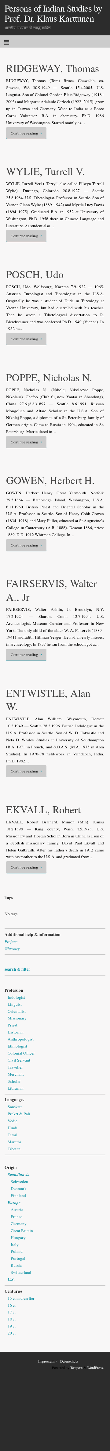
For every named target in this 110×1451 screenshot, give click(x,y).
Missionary (17, 1018)
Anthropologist (21, 1039)
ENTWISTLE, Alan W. (48, 699)
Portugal (18, 1258)
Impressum (46, 1361)
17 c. (12, 1312)
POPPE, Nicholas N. (49, 377)
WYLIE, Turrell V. (45, 171)
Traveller (15, 1067)
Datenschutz (69, 1361)
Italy (15, 1244)
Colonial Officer (21, 1053)
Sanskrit (15, 1106)
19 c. (12, 1326)
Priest (12, 1025)
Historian (16, 1032)
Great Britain (22, 1230)
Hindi (12, 1127)
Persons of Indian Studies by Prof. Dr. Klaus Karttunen (53, 13)
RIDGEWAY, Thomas (52, 68)
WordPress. (95, 1367)
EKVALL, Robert (43, 809)
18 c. (12, 1319)
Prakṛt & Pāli (19, 1113)
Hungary (18, 1237)
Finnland (18, 1195)
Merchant (16, 1074)
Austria (17, 1209)
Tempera (76, 1367)
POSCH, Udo (35, 274)
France (16, 1216)
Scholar (14, 1081)
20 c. (12, 1333)
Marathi (14, 1142)
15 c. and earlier (21, 1298)
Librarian (16, 1088)
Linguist (15, 1004)
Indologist (16, 997)
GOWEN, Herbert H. (50, 480)
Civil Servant (19, 1060)
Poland (17, 1251)
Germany (19, 1223)
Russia (16, 1265)
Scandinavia (19, 1174)
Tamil (12, 1135)
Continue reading (24, 133)
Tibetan (14, 1149)
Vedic (12, 1120)
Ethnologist (17, 1046)
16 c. (12, 1305)
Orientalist (17, 1011)
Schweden (19, 1181)
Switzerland (21, 1272)
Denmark (19, 1188)
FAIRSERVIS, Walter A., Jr (51, 590)
